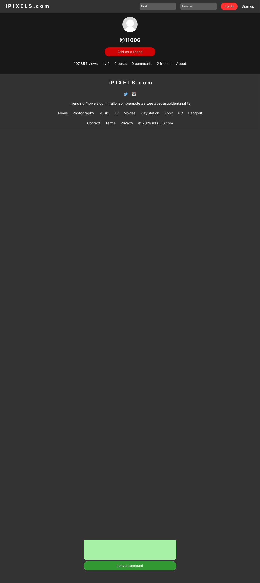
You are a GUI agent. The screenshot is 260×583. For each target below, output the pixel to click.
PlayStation (149, 113)
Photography (83, 113)
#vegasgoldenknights (172, 103)
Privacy (127, 123)
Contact (93, 123)
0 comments (142, 63)
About (181, 63)
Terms (110, 123)
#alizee (147, 103)
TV (116, 113)
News (63, 113)
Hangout (195, 113)
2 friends (164, 63)
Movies (129, 113)
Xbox (168, 113)
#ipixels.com (96, 103)
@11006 (130, 40)
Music (104, 113)
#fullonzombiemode (123, 103)
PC (180, 113)
